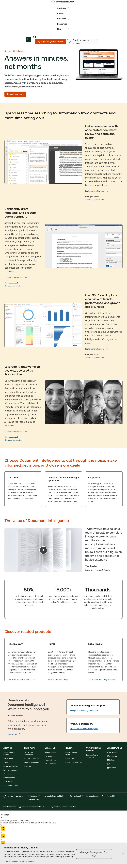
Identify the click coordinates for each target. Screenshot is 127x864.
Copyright (110, 796)
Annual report (8, 758)
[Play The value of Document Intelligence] (43, 550)
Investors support (51, 756)
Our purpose (8, 774)
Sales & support (51, 752)
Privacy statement (93, 796)
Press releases (9, 778)
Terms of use (75, 796)
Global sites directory (32, 762)
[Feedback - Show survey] (1, 817)
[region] (63, 854)
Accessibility (32, 799)
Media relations (50, 760)
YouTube (112, 768)
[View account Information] (34, 36)
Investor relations (10, 770)
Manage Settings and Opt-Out (55, 796)
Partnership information (28, 753)
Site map (27, 766)
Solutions (61, 8)
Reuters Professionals (73, 762)
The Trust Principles (10, 785)
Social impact (8, 782)
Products (61, 13)
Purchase (61, 19)
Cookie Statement (11, 861)
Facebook (113, 752)
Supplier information (31, 758)
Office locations (51, 764)
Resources (62, 24)
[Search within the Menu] (28, 39)
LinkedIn (112, 760)
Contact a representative (94, 199)
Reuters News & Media (71, 753)
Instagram (113, 756)
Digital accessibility (10, 766)
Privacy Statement (26, 861)
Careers (6, 762)
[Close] (123, 853)
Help (59, 29)
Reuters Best (70, 758)
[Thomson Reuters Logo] (63, 1)
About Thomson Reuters (9, 753)
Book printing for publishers (92, 756)
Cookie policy (33, 796)
